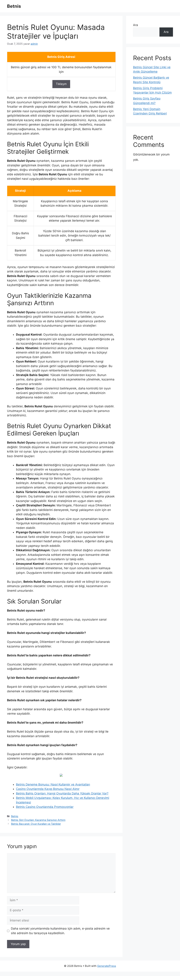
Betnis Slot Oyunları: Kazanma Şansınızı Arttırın (38, 819)
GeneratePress (106, 966)
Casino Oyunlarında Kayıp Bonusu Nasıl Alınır (47, 789)
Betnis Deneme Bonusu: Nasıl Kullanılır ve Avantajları (53, 784)
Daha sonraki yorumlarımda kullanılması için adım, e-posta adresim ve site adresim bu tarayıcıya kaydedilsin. (60, 931)
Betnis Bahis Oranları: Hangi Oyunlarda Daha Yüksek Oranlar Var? (62, 793)
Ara (135, 25)
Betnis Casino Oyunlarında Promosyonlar (44, 807)
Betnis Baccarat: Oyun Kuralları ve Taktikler (36, 823)
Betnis (14, 6)
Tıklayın (61, 84)
